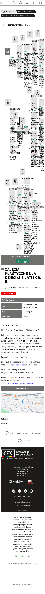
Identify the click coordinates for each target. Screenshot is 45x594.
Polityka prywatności (22, 505)
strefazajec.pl (18, 365)
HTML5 (19, 578)
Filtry (24, 261)
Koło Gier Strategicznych (41, 61)
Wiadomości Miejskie (22, 502)
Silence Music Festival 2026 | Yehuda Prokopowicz (41, 80)
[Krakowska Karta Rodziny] (16, 556)
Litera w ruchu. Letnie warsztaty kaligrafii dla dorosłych (41, 159)
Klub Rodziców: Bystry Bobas (41, 111)
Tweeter (25, 491)
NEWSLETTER (22, 511)
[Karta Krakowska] (28, 556)
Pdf (8, 432)
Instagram (13, 491)
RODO (23, 508)
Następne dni (29, 25)
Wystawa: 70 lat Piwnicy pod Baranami (41, 51)
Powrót (35, 432)
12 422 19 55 (23, 475)
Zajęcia (25, 316)
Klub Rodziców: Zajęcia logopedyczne (27, 190)
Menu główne (27, 2)
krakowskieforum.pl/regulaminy (21, 383)
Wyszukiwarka (13, 2)
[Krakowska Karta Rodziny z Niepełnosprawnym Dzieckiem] (22, 556)
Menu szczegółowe (33, 2)
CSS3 (22, 578)
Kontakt (22, 439)
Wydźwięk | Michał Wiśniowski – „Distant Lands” (12, 149)
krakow (15, 482)
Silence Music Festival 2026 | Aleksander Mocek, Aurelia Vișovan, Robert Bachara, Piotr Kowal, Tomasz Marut (27, 228)
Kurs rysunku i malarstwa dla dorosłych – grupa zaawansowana (41, 149)
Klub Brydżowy (41, 69)
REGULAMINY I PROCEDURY (22, 496)
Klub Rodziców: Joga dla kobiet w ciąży (41, 130)
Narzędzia (20, 2)
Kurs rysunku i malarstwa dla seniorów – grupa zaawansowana (41, 140)
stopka (17, 454)
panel (40, 2)
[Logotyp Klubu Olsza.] (22, 288)
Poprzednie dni (3, 25)
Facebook (19, 491)
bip (32, 482)
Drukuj (21, 432)
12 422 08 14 (23, 473)
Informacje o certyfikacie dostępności (22, 570)
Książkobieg (41, 40)
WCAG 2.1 (29, 577)
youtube (31, 491)
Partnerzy (22, 499)
